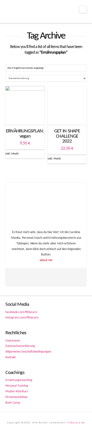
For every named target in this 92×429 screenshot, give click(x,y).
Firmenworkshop (16, 397)
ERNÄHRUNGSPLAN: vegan (25, 134)
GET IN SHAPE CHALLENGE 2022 (67, 136)
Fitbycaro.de (76, 422)
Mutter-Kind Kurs (16, 391)
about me (46, 260)
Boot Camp (12, 403)
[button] (83, 9)
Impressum (12, 340)
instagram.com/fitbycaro (21, 317)
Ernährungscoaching (18, 380)
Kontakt (10, 357)
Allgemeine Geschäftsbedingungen (28, 352)
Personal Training (16, 386)
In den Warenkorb (25, 117)
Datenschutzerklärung (20, 346)
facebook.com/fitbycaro (21, 312)
